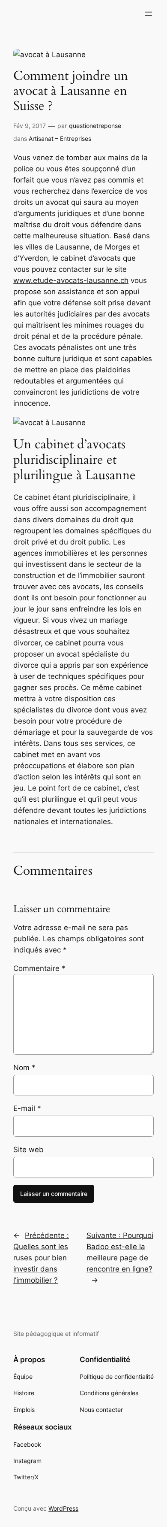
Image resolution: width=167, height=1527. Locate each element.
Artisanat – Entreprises (60, 138)
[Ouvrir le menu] (148, 14)
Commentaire (39, 968)
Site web (28, 1149)
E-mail (27, 1108)
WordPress (63, 1508)
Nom (24, 1067)
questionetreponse (95, 125)
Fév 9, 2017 (29, 125)
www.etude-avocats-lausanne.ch (70, 280)
